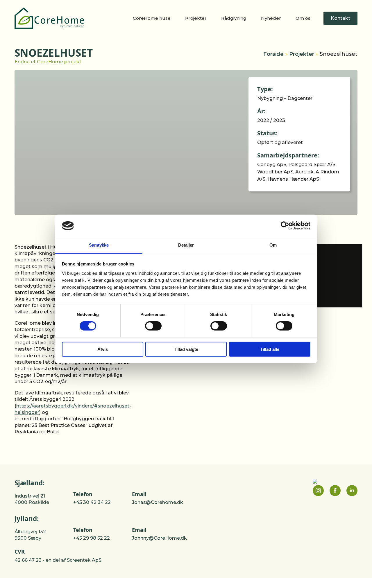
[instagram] (318, 490)
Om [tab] (273, 245)
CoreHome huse (152, 18)
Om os (303, 18)
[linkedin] (351, 490)
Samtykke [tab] (99, 245)
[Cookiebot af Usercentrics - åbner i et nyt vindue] (285, 225)
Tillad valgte (186, 349)
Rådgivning (233, 18)
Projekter (196, 18)
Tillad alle (269, 349)
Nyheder (271, 18)
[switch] (153, 326)
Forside (273, 54)
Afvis (102, 349)
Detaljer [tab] (186, 245)
